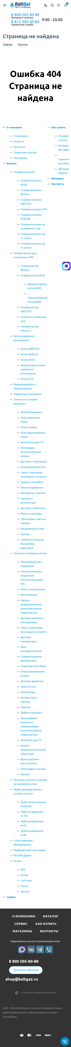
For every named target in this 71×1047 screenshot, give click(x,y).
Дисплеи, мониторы (33, 508)
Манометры (28, 692)
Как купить (58, 127)
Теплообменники (31, 412)
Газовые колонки (24, 171)
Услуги (18, 860)
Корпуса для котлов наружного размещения (33, 369)
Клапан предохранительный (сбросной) (33, 749)
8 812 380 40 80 (25, 22)
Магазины (57, 178)
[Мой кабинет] (58, 5)
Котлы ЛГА (27, 378)
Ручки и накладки (31, 513)
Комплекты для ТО (32, 442)
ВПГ (23, 869)
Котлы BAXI (27, 359)
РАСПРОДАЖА (22, 855)
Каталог (12, 163)
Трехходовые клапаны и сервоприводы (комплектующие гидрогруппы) (31, 726)
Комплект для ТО (31, 740)
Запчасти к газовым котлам (30, 553)
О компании (14, 127)
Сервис (11, 897)
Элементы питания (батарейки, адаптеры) (32, 543)
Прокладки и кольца (33, 768)
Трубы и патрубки (31, 712)
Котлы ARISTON (30, 348)
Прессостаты (28, 686)
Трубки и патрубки (32, 481)
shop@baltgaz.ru (22, 979)
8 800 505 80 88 (25, 15)
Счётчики (26, 880)
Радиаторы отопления (27, 393)
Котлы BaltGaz (29, 354)
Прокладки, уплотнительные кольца (31, 451)
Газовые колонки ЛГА (34, 209)
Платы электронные (33, 589)
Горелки (26, 707)
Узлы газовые (29, 427)
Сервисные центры (25, 152)
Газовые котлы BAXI (33, 275)
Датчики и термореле (34, 461)
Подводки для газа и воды (29, 850)
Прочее (25, 534)
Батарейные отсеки (32, 528)
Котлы (24, 875)
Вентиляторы (29, 594)
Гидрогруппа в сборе (33, 666)
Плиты (25, 885)
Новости (19, 141)
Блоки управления (32, 487)
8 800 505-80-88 (23, 961)
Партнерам (20, 157)
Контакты (19, 146)
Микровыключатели (33, 466)
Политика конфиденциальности (38, 992)
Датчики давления (32, 681)
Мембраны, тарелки (33, 492)
